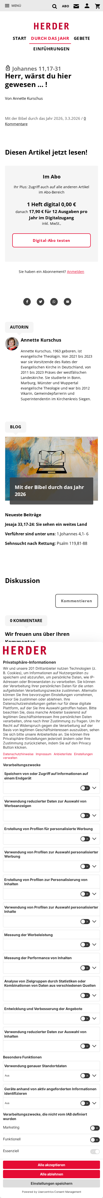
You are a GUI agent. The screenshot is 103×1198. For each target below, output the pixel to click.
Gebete (82, 38)
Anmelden (75, 271)
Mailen (68, 302)
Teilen (28, 302)
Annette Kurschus (28, 98)
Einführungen (51, 49)
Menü (16, 5)
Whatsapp (54, 302)
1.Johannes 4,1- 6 (46, 534)
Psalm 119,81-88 (46, 543)
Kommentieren (76, 600)
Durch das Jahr (50, 38)
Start (19, 38)
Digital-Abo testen (51, 240)
